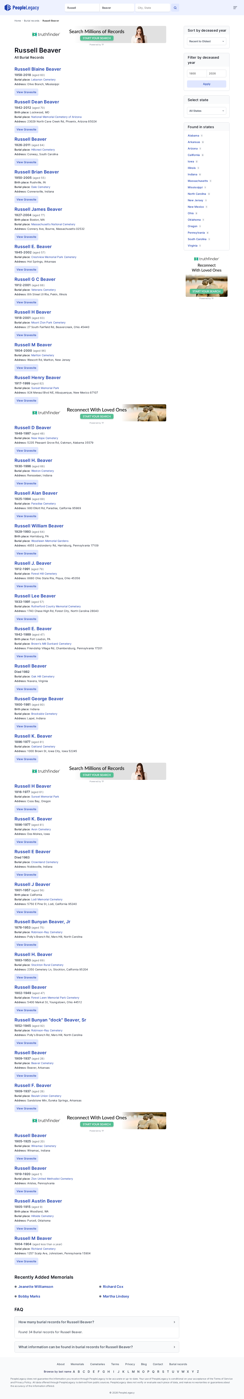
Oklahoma (196, 219)
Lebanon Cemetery (43, 79)
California (195, 155)
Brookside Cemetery (44, 713)
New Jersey (197, 200)
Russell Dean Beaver (36, 102)
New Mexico (197, 206)
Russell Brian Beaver (36, 172)
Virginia (194, 245)
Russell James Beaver (38, 209)
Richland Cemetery (43, 1248)
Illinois (193, 167)
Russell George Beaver (38, 698)
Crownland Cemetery (45, 862)
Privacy (130, 1364)
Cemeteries (97, 1364)
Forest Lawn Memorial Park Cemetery (55, 997)
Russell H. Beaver (33, 460)
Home (17, 20)
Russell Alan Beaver (36, 493)
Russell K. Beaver (33, 736)
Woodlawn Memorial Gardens (49, 540)
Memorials (77, 1364)
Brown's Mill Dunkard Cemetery (51, 643)
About (61, 1364)
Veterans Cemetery (43, 289)
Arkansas (195, 142)
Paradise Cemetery (43, 503)
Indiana (194, 174)
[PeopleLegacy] (22, 7)
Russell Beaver (30, 139)
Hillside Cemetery (42, 1216)
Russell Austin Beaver (38, 1201)
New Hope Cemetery (44, 438)
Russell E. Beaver (33, 246)
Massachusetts (199, 180)
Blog (144, 1364)
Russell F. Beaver (32, 1085)
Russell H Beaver (32, 312)
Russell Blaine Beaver (37, 69)
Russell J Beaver (32, 884)
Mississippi (196, 187)
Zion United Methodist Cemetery (52, 1178)
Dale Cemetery (40, 186)
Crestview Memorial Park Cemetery (54, 257)
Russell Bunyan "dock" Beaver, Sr (50, 1020)
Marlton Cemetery (42, 355)
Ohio (192, 213)
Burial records (31, 20)
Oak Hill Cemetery (43, 676)
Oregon (194, 226)
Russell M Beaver (33, 344)
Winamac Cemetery (43, 1145)
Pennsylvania (198, 232)
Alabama (195, 135)
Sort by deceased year (207, 30)
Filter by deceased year (203, 60)
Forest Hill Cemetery (44, 573)
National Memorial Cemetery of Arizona (56, 116)
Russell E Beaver (32, 851)
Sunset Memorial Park (45, 388)
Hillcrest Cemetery (43, 149)
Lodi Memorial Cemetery (47, 899)
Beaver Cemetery (42, 1063)
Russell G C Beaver (35, 279)
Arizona (194, 148)
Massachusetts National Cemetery (53, 224)
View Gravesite (26, 92)
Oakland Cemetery (43, 746)
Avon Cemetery (41, 829)
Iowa (192, 161)
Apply (206, 83)
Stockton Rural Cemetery (47, 964)
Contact (158, 1364)
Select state (198, 100)
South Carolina (198, 239)
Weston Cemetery (42, 470)
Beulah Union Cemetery (46, 1095)
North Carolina (198, 193)
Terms (115, 1364)
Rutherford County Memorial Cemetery (56, 606)
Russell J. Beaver (32, 563)
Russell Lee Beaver (35, 596)
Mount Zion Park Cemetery (48, 322)
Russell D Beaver (32, 427)
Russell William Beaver (39, 526)
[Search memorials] (175, 8)
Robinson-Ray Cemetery (47, 932)
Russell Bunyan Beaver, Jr (42, 921)
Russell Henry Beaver (37, 377)
